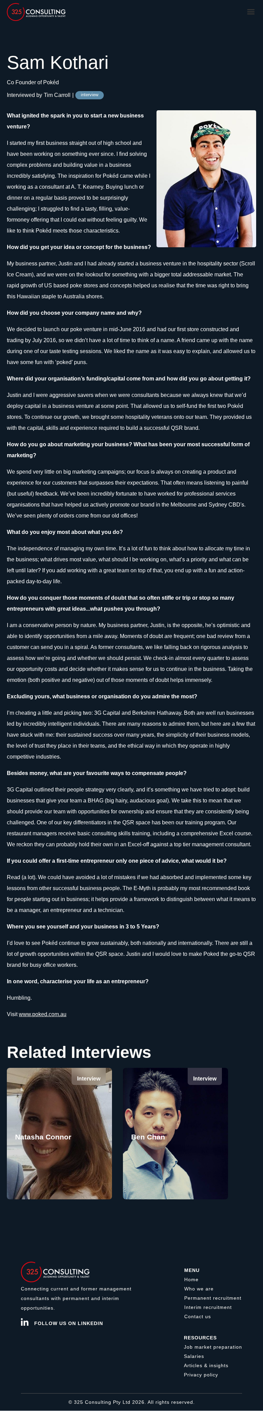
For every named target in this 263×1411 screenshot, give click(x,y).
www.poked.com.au (42, 1014)
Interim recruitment (208, 1307)
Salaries (194, 1356)
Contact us (197, 1316)
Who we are (199, 1288)
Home (191, 1279)
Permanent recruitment (212, 1298)
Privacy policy (201, 1374)
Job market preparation (213, 1347)
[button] (251, 12)
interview (89, 94)
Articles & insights (206, 1365)
